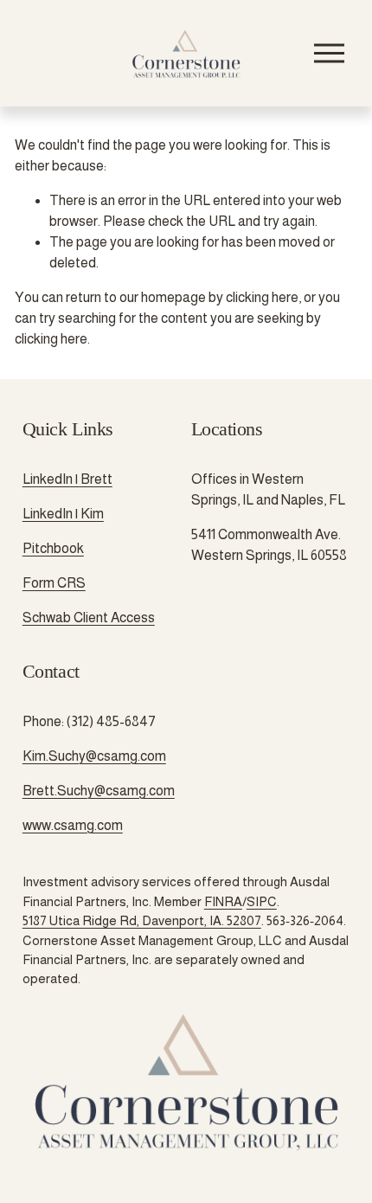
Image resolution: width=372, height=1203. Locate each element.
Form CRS (54, 583)
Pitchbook (53, 548)
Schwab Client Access (88, 617)
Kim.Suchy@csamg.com (94, 756)
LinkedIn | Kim (63, 513)
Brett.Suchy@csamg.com (98, 790)
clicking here (262, 297)
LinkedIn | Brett (67, 479)
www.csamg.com (72, 825)
